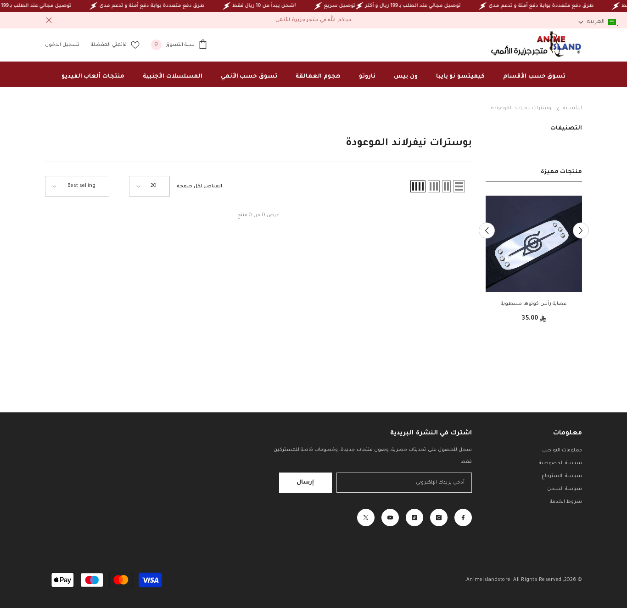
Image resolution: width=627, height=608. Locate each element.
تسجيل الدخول (62, 45)
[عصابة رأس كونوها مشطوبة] (534, 244)
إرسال (305, 482)
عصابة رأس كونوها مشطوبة (534, 304)
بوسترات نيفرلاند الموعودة (522, 108)
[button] (487, 230)
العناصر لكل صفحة (199, 186)
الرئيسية (572, 108)
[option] (534, 263)
